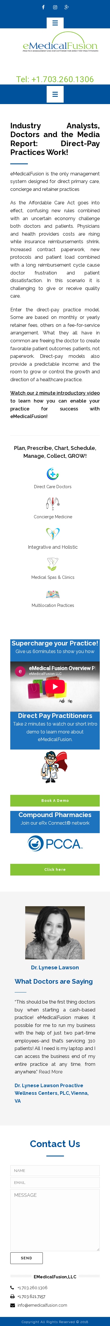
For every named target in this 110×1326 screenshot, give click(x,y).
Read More (50, 1072)
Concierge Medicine (53, 516)
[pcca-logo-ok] (55, 843)
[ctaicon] (55, 767)
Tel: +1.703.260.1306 (55, 79)
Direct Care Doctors (53, 486)
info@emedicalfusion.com (42, 1305)
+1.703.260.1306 (33, 1287)
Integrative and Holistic (53, 547)
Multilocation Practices (53, 605)
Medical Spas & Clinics (53, 577)
